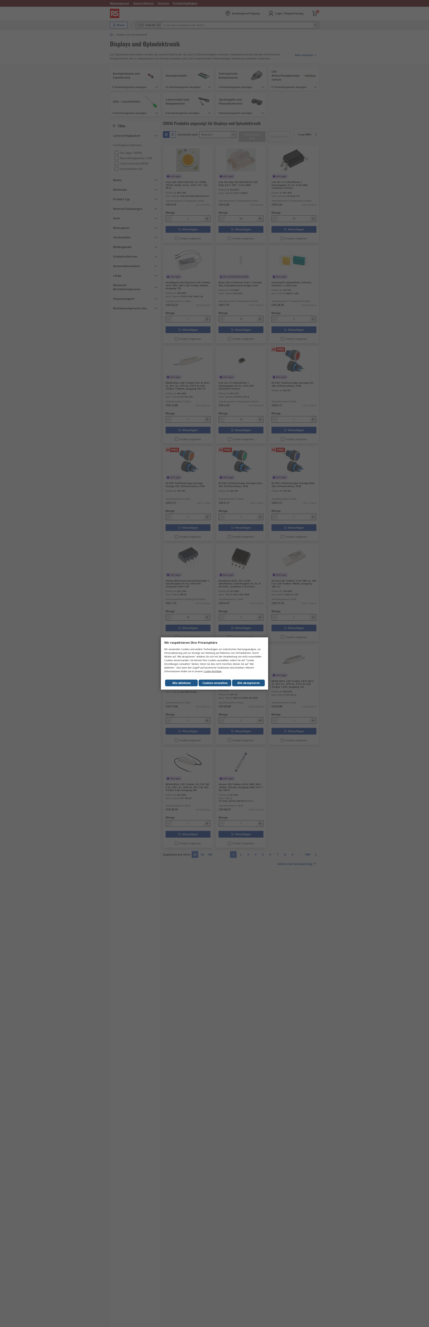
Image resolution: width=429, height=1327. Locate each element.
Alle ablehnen (181, 683)
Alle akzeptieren (248, 683)
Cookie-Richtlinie (212, 671)
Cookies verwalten (215, 683)
